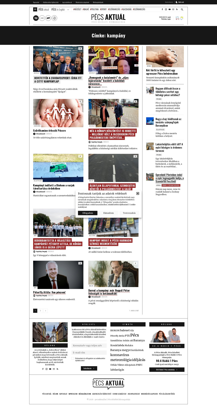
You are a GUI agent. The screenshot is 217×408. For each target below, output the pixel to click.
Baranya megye (120, 350)
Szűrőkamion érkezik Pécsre (49, 130)
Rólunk (50, 345)
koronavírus (119, 355)
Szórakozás (114, 9)
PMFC (139, 365)
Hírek (158, 185)
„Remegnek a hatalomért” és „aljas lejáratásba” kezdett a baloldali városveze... (108, 80)
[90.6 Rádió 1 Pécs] (166, 341)
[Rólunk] (50, 332)
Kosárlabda (117, 345)
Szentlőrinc (116, 340)
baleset (125, 330)
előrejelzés (129, 365)
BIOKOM (115, 330)
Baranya (139, 340)
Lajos (169, 19)
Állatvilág (38, 181)
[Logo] (108, 384)
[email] (173, 9)
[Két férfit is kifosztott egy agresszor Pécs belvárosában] (165, 56)
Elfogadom (88, 213)
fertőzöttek (137, 350)
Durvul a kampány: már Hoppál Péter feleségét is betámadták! (109, 291)
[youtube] (169, 9)
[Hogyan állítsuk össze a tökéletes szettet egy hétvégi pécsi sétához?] (150, 90)
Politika (95, 9)
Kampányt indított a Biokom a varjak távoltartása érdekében (54, 186)
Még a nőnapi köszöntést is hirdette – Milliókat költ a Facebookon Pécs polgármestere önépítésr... (113, 134)
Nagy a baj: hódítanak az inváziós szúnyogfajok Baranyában (168, 122)
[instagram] (166, 9)
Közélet (78, 9)
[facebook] (162, 9)
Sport (104, 9)
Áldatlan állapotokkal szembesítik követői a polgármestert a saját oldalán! (112, 189)
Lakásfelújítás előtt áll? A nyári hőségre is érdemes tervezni (169, 147)
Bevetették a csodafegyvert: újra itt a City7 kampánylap (58, 79)
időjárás (138, 360)
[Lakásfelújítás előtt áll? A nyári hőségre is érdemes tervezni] (150, 146)
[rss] (177, 9)
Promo (158, 99)
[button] (138, 193)
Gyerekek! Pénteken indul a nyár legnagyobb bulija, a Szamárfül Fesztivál (170, 178)
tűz (132, 330)
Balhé (86, 9)
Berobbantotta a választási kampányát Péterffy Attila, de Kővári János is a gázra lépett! (58, 243)
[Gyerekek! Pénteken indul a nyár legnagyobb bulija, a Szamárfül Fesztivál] (150, 177)
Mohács (129, 345)
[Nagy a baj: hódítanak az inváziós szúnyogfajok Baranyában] (150, 121)
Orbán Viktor (117, 365)
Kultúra (92, 235)
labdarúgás (117, 369)
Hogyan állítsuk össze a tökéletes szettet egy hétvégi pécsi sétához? (168, 92)
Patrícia (164, 19)
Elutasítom (108, 213)
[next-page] (45, 311)
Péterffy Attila (117, 336)
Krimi (149, 66)
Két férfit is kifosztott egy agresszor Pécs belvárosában (162, 71)
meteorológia (121, 360)
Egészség (37, 126)
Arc (35, 235)
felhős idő (128, 340)
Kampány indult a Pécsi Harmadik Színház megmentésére (111, 242)
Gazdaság (127, 9)
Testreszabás (129, 213)
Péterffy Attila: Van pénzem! (49, 292)
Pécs (134, 335)
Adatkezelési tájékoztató (118, 205)
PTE (127, 335)
